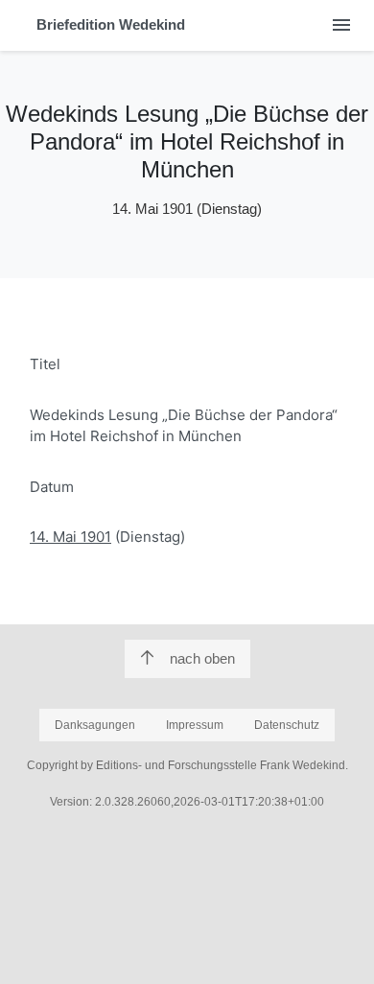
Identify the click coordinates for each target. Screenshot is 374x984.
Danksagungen (95, 725)
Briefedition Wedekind (110, 24)
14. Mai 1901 (70, 536)
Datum (52, 487)
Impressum (194, 725)
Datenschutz (286, 725)
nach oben (202, 658)
